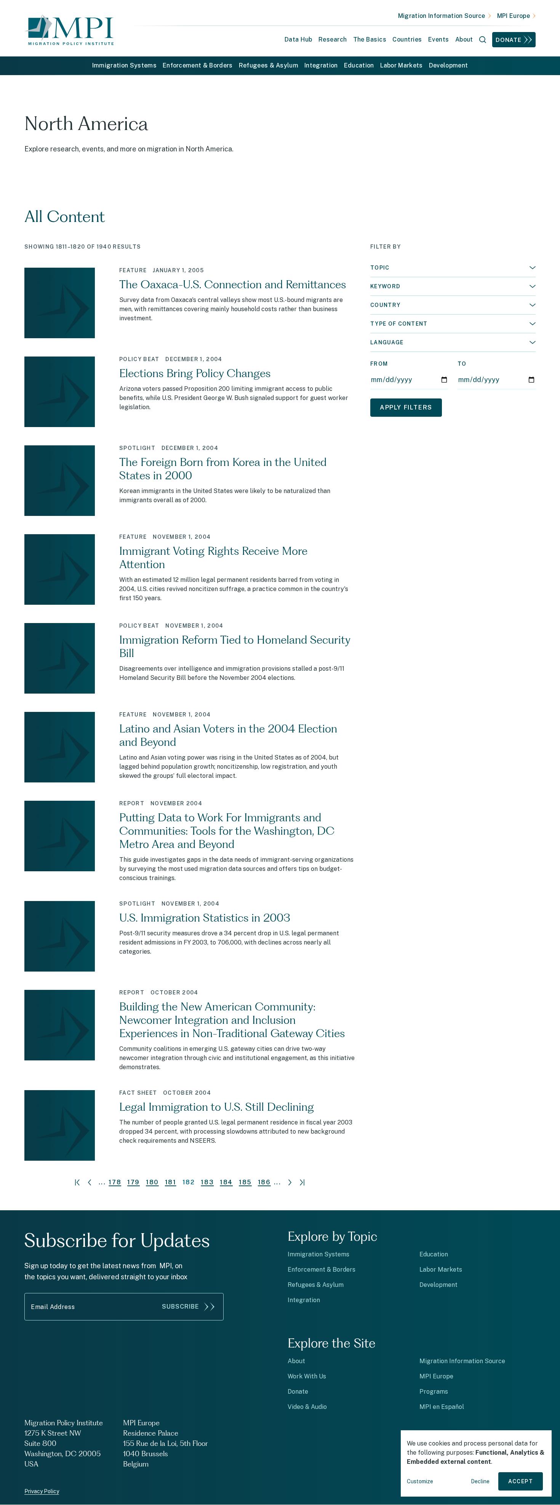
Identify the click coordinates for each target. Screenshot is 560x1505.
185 (245, 1182)
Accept (520, 1481)
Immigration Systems (124, 65)
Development (448, 65)
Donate (509, 40)
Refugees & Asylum (268, 65)
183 (207, 1182)
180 (152, 1182)
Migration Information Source (441, 15)
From (379, 363)
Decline (480, 1481)
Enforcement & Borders (198, 65)
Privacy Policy (41, 1491)
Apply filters (406, 407)
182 (188, 1182)
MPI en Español (441, 1406)
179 (133, 1182)
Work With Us (307, 1376)
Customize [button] (420, 1481)
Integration (321, 65)
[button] (453, 268)
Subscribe (180, 1306)
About (296, 1361)
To (462, 363)
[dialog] (476, 1463)
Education (359, 65)
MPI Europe (513, 15)
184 (226, 1182)
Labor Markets (401, 65)
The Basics (370, 39)
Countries (407, 39)
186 (264, 1182)
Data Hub (298, 39)
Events (438, 39)
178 (115, 1182)
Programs (433, 1391)
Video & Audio (307, 1406)
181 (170, 1182)
